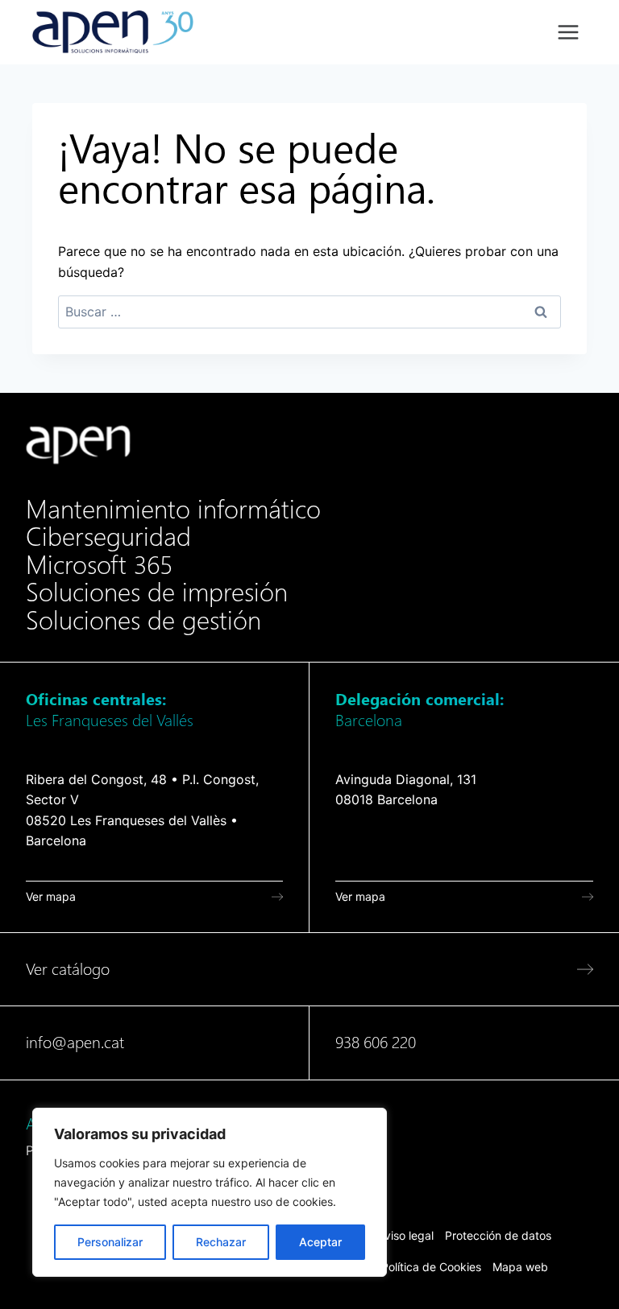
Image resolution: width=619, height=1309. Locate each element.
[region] (209, 1192)
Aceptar (320, 1242)
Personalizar (110, 1242)
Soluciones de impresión (157, 592)
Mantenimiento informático (173, 509)
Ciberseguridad (108, 537)
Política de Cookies (431, 1267)
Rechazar (221, 1242)
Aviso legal (406, 1235)
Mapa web (520, 1267)
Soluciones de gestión (143, 620)
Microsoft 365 (99, 565)
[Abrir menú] (568, 31)
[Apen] (78, 445)
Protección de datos (498, 1235)
